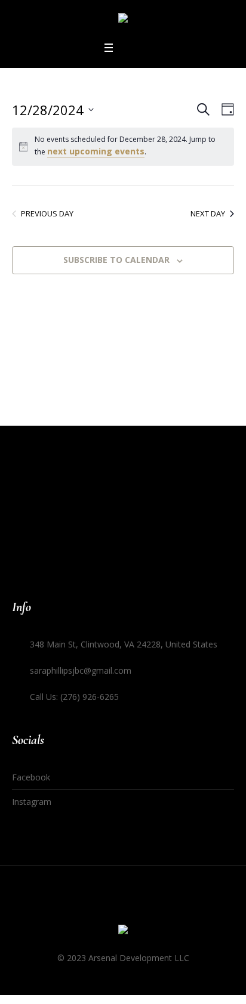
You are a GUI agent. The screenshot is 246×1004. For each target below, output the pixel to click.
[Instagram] (111, 908)
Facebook (31, 777)
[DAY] (225, 109)
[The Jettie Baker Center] (123, 20)
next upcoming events (95, 151)
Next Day (207, 213)
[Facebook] (134, 908)
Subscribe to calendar (116, 259)
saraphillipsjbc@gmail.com (80, 670)
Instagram (31, 801)
